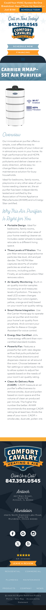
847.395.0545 (23, 24)
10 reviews (25, 559)
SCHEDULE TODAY (30, 9)
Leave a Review (23, 563)
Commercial (33, 571)
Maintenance (31, 580)
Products (9, 588)
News (40, 588)
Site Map (19, 599)
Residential (12, 571)
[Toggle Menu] (23, 59)
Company (26, 588)
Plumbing (12, 580)
